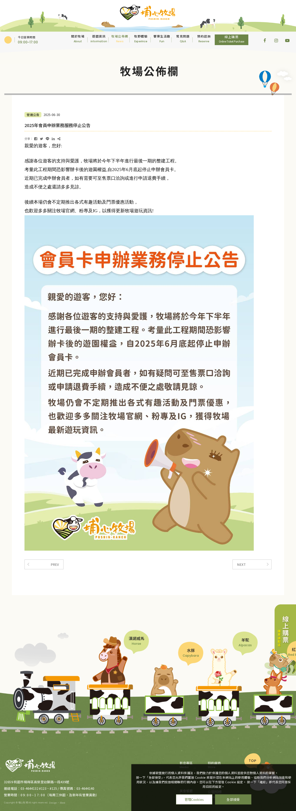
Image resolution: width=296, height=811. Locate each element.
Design (53, 802)
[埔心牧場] (30, 765)
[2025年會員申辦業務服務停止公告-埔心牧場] (36, 139)
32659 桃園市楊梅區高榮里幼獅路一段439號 (36, 782)
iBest (62, 802)
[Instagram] (276, 40)
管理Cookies (194, 799)
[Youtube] (287, 40)
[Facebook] (265, 40)
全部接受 (233, 799)
